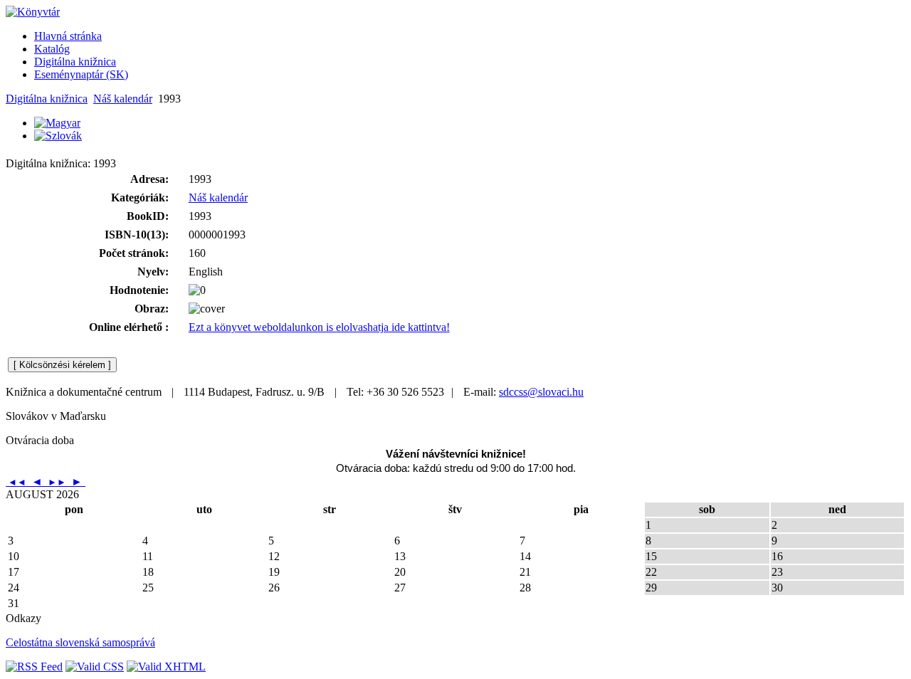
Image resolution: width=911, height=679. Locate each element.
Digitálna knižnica (47, 99)
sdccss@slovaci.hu (541, 392)
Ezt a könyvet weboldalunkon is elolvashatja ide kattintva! (319, 327)
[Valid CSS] (94, 666)
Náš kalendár (122, 99)
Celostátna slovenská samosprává (80, 642)
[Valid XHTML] (166, 666)
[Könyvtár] (33, 12)
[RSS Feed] (34, 666)
